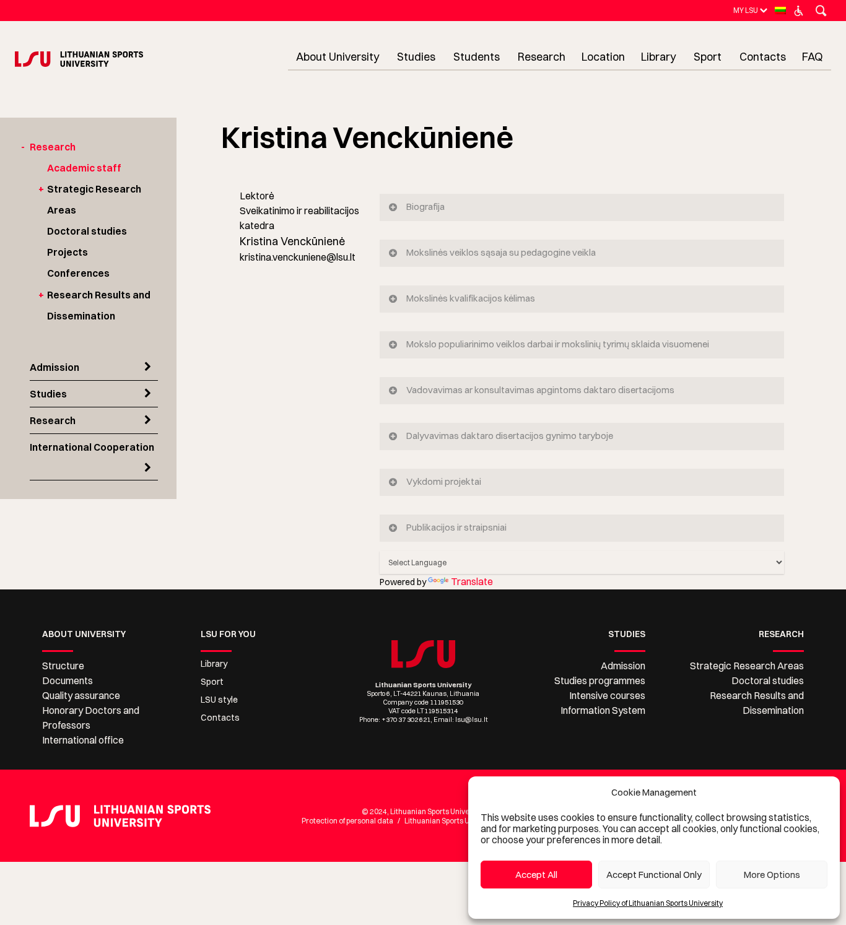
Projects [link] (67, 252)
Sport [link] (212, 681)
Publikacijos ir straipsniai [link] (456, 527)
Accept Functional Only (654, 874)
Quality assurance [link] (81, 695)
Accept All (536, 874)
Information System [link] (602, 710)
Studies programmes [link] (599, 680)
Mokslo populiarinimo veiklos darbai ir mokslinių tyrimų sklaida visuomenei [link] (557, 344)
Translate (472, 581)
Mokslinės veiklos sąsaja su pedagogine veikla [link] (501, 252)
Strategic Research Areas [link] (747, 665)
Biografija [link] (425, 206)
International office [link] (83, 740)
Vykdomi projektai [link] (443, 481)
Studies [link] (48, 394)
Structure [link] (63, 665)
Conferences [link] (78, 273)
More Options (772, 874)
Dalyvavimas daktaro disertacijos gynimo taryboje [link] (509, 435)
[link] (745, 10)
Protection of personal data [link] (347, 820)
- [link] (23, 147)
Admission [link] (54, 367)
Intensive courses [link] (607, 695)
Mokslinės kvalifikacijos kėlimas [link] (470, 298)
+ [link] (41, 189)
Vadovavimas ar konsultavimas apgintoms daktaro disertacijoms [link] (540, 390)
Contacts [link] (220, 717)
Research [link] (53, 147)
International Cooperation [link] (92, 447)
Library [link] (214, 663)
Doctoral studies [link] (87, 231)
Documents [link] (67, 680)
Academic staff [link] (84, 168)
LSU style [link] (219, 699)
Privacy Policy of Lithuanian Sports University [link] (648, 903)
